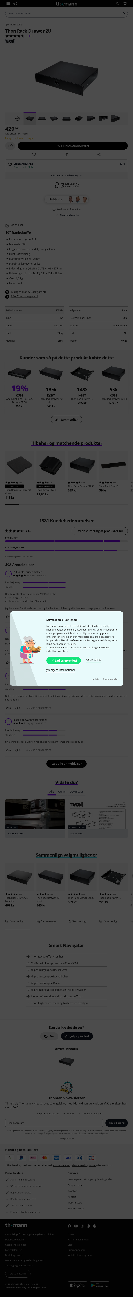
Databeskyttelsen (111, 679)
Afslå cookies (93, 659)
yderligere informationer (60, 670)
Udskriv (95, 679)
